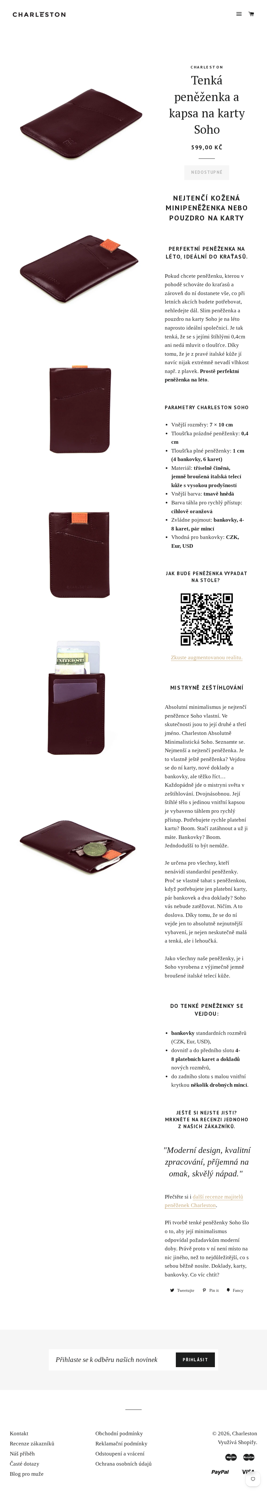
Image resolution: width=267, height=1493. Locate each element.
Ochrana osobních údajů (123, 1464)
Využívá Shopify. (237, 1442)
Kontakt (19, 1433)
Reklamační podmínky (121, 1444)
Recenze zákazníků (32, 1444)
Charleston (244, 1433)
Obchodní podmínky (119, 1433)
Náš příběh (22, 1454)
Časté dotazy (24, 1464)
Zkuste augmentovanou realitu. (207, 657)
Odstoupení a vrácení (120, 1454)
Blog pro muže (27, 1474)
